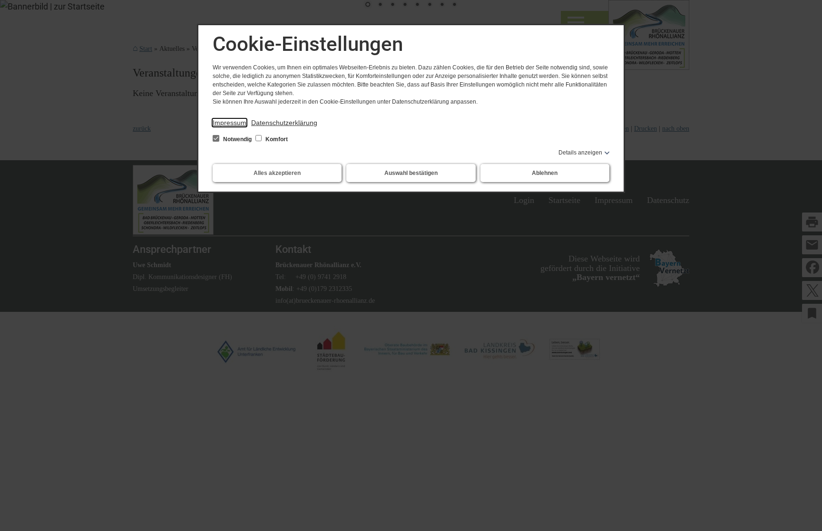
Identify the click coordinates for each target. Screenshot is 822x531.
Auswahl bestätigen (411, 173)
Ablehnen (545, 173)
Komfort (276, 139)
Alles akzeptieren (277, 173)
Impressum (229, 122)
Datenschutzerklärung (284, 122)
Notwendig (237, 139)
